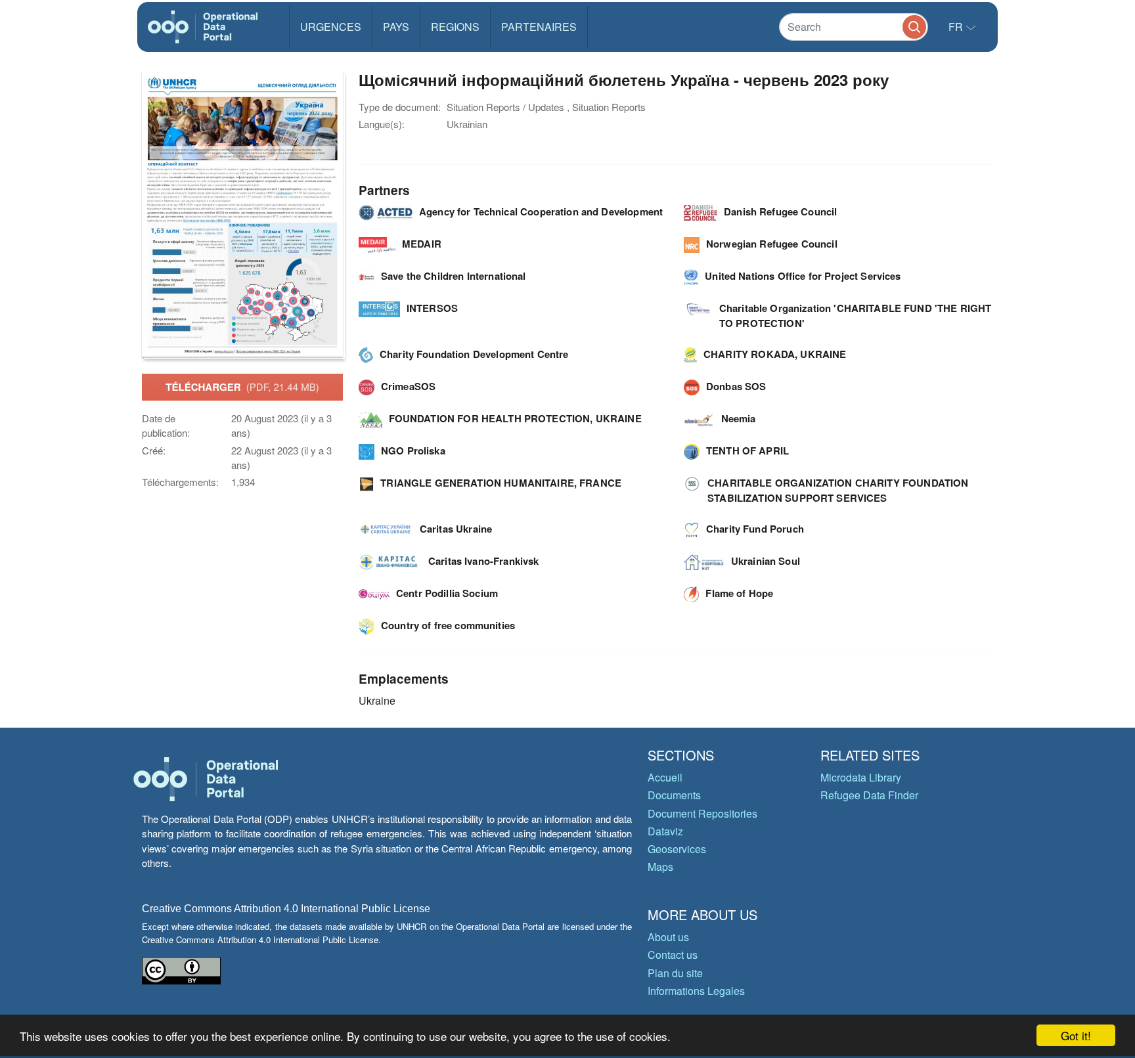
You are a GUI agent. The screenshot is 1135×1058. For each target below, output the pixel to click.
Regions (455, 26)
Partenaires (539, 26)
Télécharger (242, 387)
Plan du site (675, 973)
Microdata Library (860, 777)
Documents (674, 795)
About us (668, 936)
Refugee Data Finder (869, 795)
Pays (396, 26)
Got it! (1076, 1035)
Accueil (665, 777)
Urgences (330, 26)
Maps (660, 866)
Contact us (673, 954)
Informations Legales (696, 990)
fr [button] (957, 26)
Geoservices (677, 848)
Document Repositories (702, 813)
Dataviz (665, 831)
